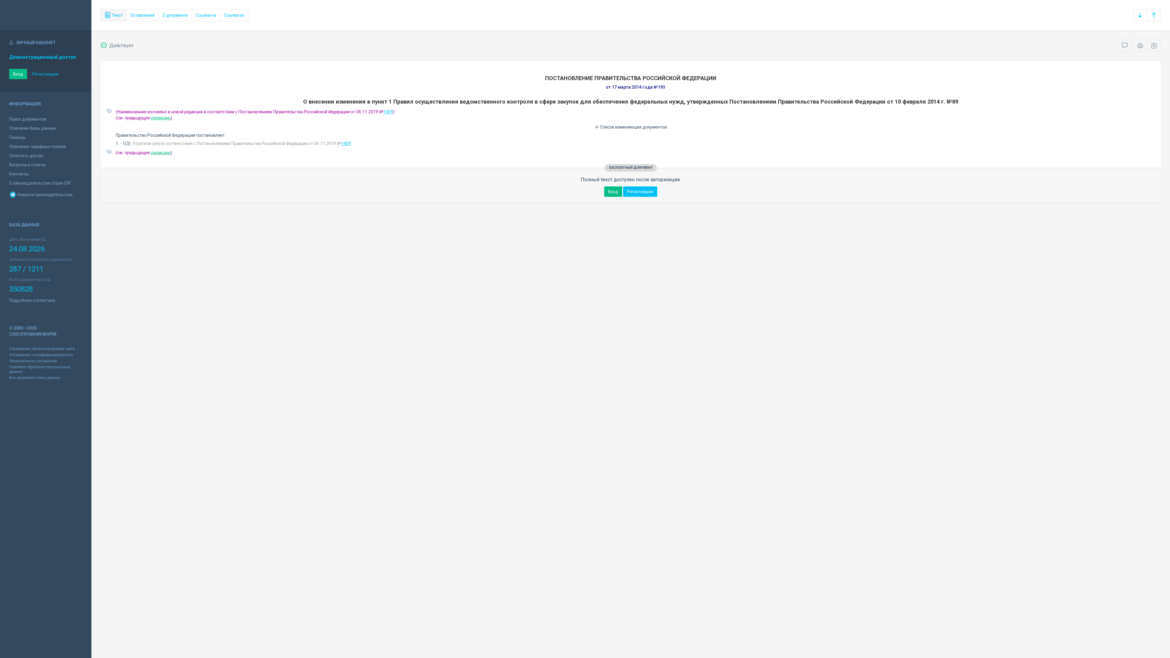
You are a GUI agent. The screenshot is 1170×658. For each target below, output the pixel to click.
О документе (175, 15)
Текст (117, 15)
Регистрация (45, 74)
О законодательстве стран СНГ (40, 183)
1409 (388, 111)
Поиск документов (27, 119)
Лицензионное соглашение (33, 361)
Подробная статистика (32, 300)
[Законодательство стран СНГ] (45, 15)
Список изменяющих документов (633, 127)
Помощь (17, 137)
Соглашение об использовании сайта (42, 349)
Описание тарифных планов (37, 146)
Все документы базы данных (34, 378)
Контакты (19, 174)
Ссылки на (206, 15)
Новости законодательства (44, 194)
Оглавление (142, 15)
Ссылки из (234, 15)
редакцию (161, 117)
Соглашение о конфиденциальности (41, 355)
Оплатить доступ (26, 155)
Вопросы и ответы (27, 164)
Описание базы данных (32, 128)
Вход (18, 74)
